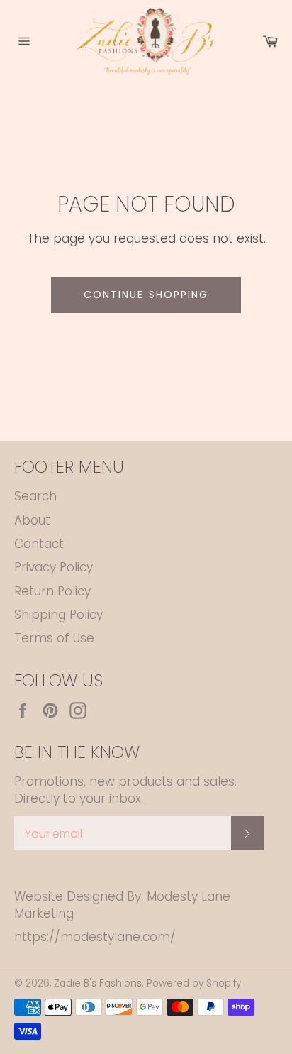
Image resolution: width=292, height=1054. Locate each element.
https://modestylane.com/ (95, 936)
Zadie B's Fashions (98, 983)
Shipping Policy (58, 614)
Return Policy (52, 591)
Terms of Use (54, 638)
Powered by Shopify (194, 983)
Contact (39, 543)
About (32, 520)
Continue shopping (146, 294)
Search (35, 496)
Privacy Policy (53, 567)
